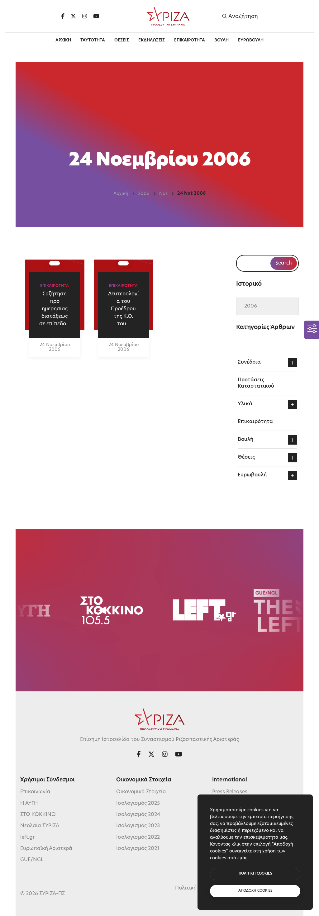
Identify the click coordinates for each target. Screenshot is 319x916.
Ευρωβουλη (251, 40)
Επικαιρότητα (255, 421)
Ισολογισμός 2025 (138, 803)
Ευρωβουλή (252, 475)
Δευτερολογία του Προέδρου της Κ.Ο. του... (123, 309)
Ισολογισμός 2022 (138, 837)
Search (283, 263)
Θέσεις (246, 457)
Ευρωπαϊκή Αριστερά (46, 848)
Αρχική (120, 194)
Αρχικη (63, 40)
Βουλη (221, 40)
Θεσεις (121, 40)
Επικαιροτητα (189, 40)
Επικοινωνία (35, 792)
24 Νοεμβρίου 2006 (55, 347)
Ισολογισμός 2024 (138, 814)
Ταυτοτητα (92, 40)
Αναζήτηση (242, 16)
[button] (292, 362)
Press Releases (229, 792)
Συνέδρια (249, 362)
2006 (144, 194)
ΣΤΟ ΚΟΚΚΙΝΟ (38, 814)
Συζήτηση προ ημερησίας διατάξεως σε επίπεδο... (54, 309)
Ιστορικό (248, 284)
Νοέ (163, 194)
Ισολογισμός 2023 (138, 825)
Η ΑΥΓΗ (29, 803)
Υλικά (245, 404)
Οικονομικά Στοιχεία (141, 792)
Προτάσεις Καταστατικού (256, 383)
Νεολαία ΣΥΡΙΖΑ (39, 825)
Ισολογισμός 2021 (137, 848)
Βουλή (245, 439)
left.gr (27, 837)
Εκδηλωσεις (151, 40)
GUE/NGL (32, 859)
